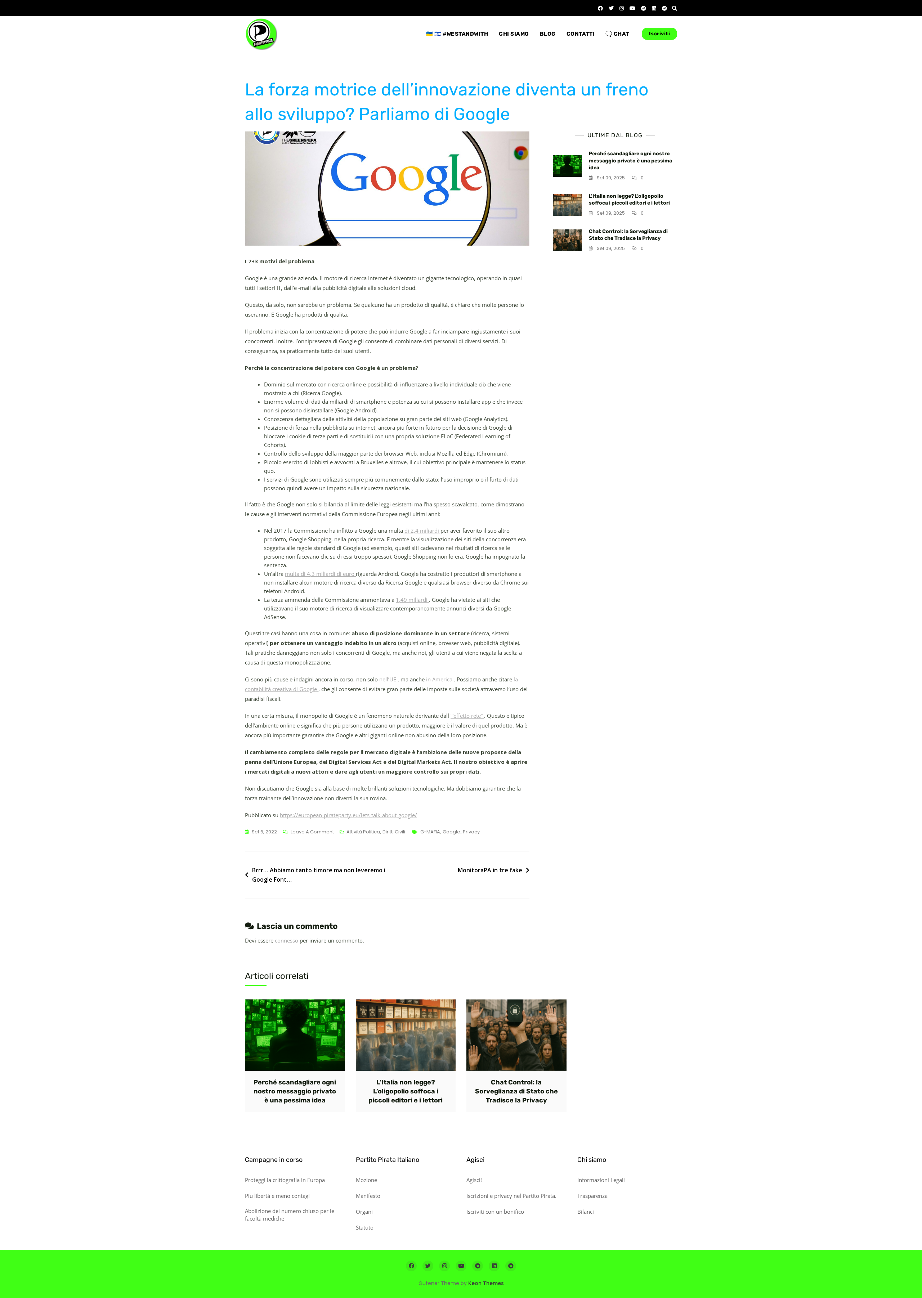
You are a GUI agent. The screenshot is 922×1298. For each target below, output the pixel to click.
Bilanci (585, 1211)
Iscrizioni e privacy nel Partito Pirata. (511, 1195)
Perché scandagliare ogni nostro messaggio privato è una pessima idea (630, 161)
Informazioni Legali (601, 1179)
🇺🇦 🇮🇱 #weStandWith (457, 34)
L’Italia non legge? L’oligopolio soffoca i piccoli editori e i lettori (405, 1091)
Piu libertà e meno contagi (277, 1195)
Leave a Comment (312, 832)
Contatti (581, 34)
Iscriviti (659, 34)
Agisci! (474, 1179)
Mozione (366, 1179)
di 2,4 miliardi (422, 530)
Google (451, 831)
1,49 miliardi (412, 599)
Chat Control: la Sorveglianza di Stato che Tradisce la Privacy (516, 1091)
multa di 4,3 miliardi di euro (320, 573)
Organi (364, 1211)
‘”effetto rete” (467, 715)
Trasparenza (592, 1195)
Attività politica (363, 831)
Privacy (471, 831)
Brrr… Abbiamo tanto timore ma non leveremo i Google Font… (318, 874)
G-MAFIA (430, 831)
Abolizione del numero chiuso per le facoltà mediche (289, 1214)
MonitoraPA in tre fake (490, 870)
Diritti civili (393, 831)
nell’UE (388, 679)
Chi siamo (514, 34)
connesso (286, 940)
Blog (548, 34)
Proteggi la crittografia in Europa (285, 1179)
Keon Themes (486, 1283)
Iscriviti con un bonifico (495, 1211)
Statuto (364, 1227)
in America (440, 679)
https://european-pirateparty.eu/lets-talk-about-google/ (348, 815)
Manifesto (368, 1195)
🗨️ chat (617, 34)
